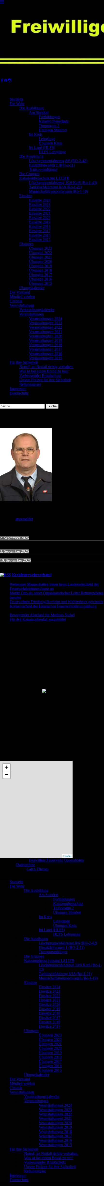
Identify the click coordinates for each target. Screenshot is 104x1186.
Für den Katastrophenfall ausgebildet (38, 619)
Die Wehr (17, 104)
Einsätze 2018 (40, 226)
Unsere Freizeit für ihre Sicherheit (45, 380)
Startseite (16, 99)
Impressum (18, 389)
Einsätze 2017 (40, 231)
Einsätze (25, 196)
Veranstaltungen (22, 305)
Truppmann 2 (49, 125)
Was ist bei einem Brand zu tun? (43, 371)
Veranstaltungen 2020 (45, 336)
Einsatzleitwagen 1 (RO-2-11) (52, 165)
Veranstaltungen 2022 (45, 327)
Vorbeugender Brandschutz (40, 375)
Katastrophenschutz (54, 121)
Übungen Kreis (50, 143)
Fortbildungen (49, 117)
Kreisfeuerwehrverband (32, 575)
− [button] (6, 775)
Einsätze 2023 (40, 204)
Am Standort (39, 112)
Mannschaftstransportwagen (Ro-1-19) (58, 191)
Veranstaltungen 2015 (45, 358)
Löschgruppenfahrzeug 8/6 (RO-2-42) (58, 161)
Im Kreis (35, 134)
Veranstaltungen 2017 (45, 349)
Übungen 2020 (40, 261)
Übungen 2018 (40, 270)
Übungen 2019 (40, 266)
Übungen (26, 244)
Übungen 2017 (40, 275)
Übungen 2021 (40, 257)
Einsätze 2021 (40, 213)
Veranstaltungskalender (37, 310)
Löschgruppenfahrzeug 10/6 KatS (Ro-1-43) (63, 182)
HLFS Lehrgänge (52, 152)
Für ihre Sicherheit (24, 362)
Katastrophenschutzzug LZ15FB (44, 178)
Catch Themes (38, 869)
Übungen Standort (53, 130)
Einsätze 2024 (40, 200)
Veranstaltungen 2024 (45, 318)
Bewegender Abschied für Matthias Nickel (42, 615)
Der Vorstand (20, 292)
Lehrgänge (47, 139)
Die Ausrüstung (31, 156)
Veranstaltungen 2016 (45, 353)
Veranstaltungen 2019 (45, 340)
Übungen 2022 (40, 253)
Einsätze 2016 (40, 235)
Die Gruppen (29, 174)
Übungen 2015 (40, 283)
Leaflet (67, 856)
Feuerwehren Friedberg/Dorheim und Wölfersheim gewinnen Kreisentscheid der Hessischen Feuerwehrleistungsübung (56, 604)
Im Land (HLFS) (42, 147)
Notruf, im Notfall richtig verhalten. (46, 367)
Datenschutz (19, 393)
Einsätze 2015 (40, 239)
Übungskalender (32, 288)
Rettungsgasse (30, 384)
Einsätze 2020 (40, 218)
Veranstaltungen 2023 (45, 323)
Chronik (16, 301)
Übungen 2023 (40, 248)
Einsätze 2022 (40, 209)
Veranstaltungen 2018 (45, 345)
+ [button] (6, 767)
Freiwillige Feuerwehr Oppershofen (56, 860)
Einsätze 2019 (40, 222)
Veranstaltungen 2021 (45, 332)
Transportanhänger (43, 169)
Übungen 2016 (40, 279)
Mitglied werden (22, 296)
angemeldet (24, 519)
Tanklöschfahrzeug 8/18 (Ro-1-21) (55, 187)
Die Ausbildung (31, 108)
